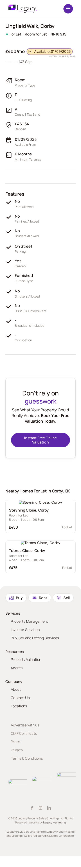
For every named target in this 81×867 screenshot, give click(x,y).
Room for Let (36, 34)
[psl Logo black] (22, 6)
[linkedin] (49, 808)
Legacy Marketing (54, 822)
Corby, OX (61, 491)
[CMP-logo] (25, 781)
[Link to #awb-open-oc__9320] (68, 8)
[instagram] (40, 808)
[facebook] (32, 808)
